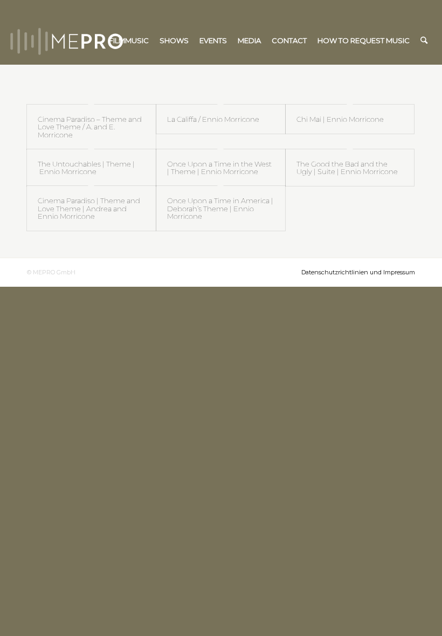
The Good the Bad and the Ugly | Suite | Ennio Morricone (347, 168)
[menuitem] (128, 40)
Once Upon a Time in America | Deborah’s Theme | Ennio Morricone (220, 208)
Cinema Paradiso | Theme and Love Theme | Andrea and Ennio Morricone (89, 208)
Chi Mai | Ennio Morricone (340, 119)
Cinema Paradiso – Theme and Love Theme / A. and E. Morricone (90, 127)
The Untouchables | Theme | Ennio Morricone (86, 168)
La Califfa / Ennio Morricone (213, 119)
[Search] (424, 40)
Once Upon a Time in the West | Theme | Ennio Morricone (219, 168)
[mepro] (99, 40)
